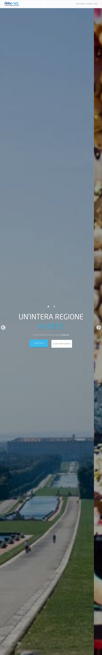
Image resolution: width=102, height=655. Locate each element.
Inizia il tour (39, 343)
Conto (95, 4)
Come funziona (80, 4)
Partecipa (89, 4)
